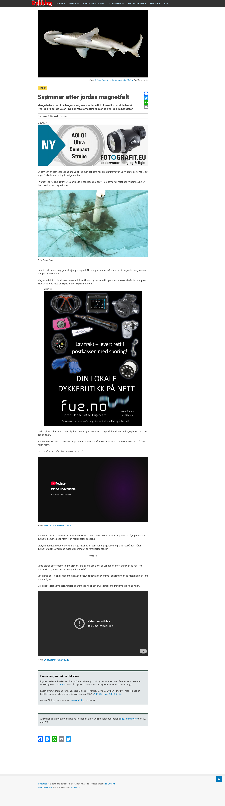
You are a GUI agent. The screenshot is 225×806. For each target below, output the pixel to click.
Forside (61, 3)
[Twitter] (146, 98)
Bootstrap (42, 784)
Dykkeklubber (116, 3)
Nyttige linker (137, 3)
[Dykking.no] (42, 3)
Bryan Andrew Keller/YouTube (57, 525)
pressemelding (77, 700)
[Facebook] (146, 94)
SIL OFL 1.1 (76, 787)
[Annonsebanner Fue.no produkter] (93, 358)
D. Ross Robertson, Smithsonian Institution (114, 80)
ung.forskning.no (129, 718)
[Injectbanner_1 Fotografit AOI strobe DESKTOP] (93, 145)
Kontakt (155, 3)
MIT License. (109, 784)
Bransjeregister (93, 3)
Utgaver (74, 3)
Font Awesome (45, 787)
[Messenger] (47, 739)
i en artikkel (61, 684)
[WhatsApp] (146, 102)
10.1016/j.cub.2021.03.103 (107, 694)
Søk (166, 3)
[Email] (146, 107)
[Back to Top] (219, 779)
